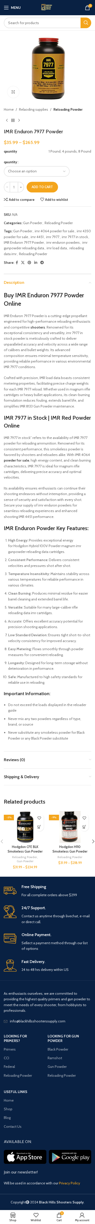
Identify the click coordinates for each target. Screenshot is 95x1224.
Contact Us (13, 1126)
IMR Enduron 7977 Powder (24, 242)
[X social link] (23, 262)
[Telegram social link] (42, 262)
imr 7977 (52, 237)
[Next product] (19, 120)
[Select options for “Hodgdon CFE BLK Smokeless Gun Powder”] (39, 826)
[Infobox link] (47, 891)
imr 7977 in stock (75, 237)
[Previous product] (7, 120)
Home (9, 109)
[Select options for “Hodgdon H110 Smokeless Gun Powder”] (84, 826)
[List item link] (47, 1021)
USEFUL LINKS (15, 1091)
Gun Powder (32, 223)
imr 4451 (37, 237)
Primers (10, 1049)
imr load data (57, 248)
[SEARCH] (86, 23)
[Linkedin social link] (36, 262)
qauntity (10, 162)
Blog (7, 1117)
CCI (6, 1058)
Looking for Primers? (15, 1038)
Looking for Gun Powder (63, 1038)
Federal (9, 1066)
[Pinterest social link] (29, 262)
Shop (8, 1109)
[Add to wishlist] (39, 817)
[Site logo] (47, 7)
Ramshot (55, 1058)
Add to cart (42, 187)
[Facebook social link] (17, 262)
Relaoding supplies (33, 109)
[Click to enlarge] (13, 92)
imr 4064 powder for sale (54, 231)
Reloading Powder (68, 109)
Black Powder (58, 1049)
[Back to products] (13, 120)
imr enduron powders (63, 242)
